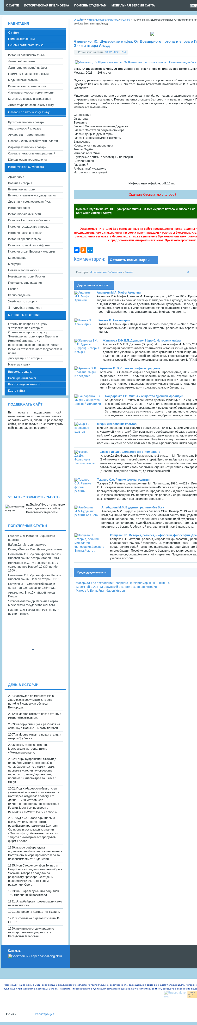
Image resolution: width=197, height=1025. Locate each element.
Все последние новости (24, 384)
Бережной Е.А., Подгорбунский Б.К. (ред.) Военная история (116, 587)
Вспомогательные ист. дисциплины (32, 195)
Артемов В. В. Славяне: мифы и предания (130, 368)
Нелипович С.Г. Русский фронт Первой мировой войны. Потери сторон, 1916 (34, 577)
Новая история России (23, 270)
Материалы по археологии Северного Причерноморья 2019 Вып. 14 (123, 583)
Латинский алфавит (21, 61)
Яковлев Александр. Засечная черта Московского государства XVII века (33, 603)
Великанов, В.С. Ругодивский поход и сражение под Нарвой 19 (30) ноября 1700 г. (33, 566)
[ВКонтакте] (77, 250)
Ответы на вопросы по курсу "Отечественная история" (27, 326)
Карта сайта (16, 390)
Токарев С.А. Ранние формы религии (123, 479)
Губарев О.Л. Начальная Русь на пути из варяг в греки (33, 611)
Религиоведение (19, 295)
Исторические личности (24, 214)
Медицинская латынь (22, 80)
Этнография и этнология (25, 307)
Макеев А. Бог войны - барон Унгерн (100, 590)
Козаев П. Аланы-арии (114, 320)
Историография (19, 208)
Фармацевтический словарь (27, 147)
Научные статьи (19, 364)
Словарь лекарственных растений (31, 153)
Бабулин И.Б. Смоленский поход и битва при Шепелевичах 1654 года (31, 585)
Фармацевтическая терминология (31, 92)
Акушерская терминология (26, 134)
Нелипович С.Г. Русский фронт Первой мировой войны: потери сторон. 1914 (34, 556)
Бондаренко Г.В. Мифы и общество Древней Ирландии (144, 396)
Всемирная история (22, 189)
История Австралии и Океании (29, 220)
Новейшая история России (26, 276)
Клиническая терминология (27, 86)
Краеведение (17, 257)
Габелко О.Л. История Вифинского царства (31, 538)
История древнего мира (24, 239)
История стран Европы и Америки (31, 251)
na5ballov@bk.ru (51, 956)
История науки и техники (25, 233)
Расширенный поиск (22, 378)
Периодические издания (25, 282)
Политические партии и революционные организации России (33, 343)
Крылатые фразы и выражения (29, 98)
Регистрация (45, 1014)
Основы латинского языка (25, 45)
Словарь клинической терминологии (33, 141)
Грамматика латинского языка (28, 74)
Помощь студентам (21, 39)
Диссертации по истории (25, 358)
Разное (129, 272)
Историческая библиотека (106, 272)
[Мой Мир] (90, 250)
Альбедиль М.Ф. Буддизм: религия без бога (132, 507)
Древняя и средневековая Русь (29, 201)
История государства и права (28, 226)
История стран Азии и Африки (29, 245)
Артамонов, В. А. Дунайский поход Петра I (31, 594)
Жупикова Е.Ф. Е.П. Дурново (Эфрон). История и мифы (142, 340)
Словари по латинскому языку (28, 112)
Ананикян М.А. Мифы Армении (119, 292)
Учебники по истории (22, 301)
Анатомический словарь (24, 128)
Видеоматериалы (20, 371)
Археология (16, 177)
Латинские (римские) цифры (27, 67)
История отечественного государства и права (35, 351)
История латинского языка (26, 55)
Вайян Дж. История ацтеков (27, 544)
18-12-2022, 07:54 (115, 52)
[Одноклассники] (83, 250)
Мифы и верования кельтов (116, 424)
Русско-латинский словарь (26, 122)
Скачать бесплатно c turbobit (152, 194)
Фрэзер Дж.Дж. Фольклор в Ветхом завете (130, 452)
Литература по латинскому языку (31, 105)
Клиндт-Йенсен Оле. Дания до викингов (35, 549)
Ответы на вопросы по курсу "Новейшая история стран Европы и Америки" (33, 335)
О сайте (13, 32)
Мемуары (14, 264)
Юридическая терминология (27, 159)
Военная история (20, 183)
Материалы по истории (24, 315)
